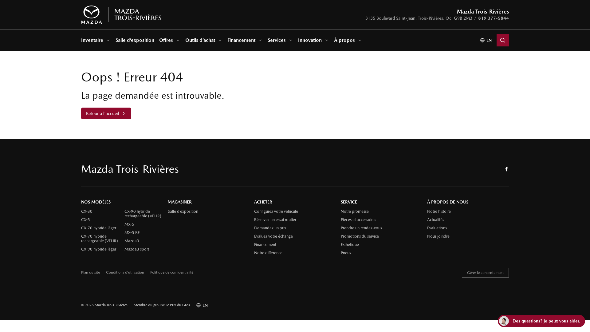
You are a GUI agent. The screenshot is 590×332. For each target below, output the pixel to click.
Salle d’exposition (135, 40)
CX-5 (85, 220)
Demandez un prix (270, 228)
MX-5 (129, 224)
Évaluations (437, 228)
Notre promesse (355, 211)
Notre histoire (439, 211)
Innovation (310, 40)
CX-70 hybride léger (98, 228)
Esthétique (350, 245)
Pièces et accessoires (358, 220)
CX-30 (86, 211)
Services (277, 40)
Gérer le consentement (485, 273)
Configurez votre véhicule (276, 211)
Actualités (435, 220)
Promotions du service (360, 236)
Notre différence (268, 253)
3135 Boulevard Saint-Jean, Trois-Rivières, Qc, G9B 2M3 (418, 18)
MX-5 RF (132, 233)
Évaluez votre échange (273, 236)
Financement (241, 40)
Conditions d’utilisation (125, 273)
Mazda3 (131, 241)
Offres (166, 40)
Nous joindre (438, 236)
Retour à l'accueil (102, 113)
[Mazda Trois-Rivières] (121, 15)
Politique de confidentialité (171, 273)
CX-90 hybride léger (98, 249)
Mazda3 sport (136, 249)
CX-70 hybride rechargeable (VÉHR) (99, 238)
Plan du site (90, 273)
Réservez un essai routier (275, 220)
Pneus (346, 253)
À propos (344, 40)
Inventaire (92, 40)
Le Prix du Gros (178, 305)
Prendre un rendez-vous (361, 228)
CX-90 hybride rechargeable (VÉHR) (142, 213)
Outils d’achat (200, 40)
